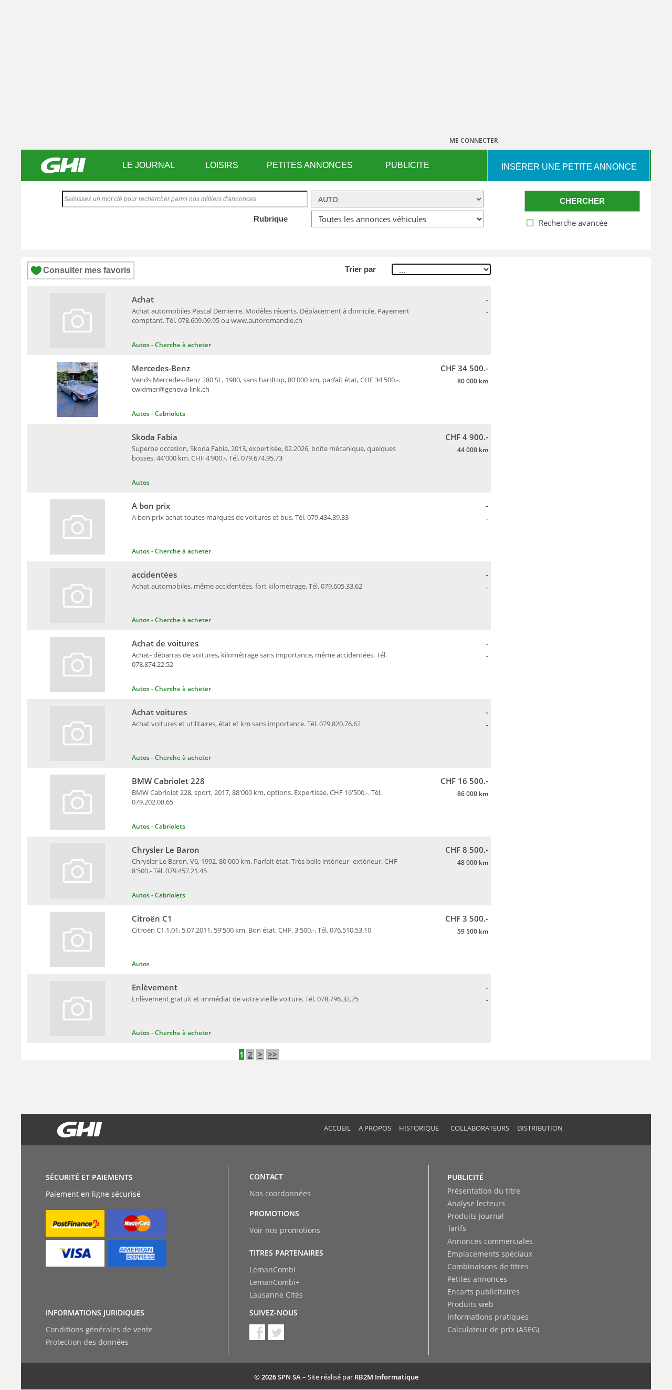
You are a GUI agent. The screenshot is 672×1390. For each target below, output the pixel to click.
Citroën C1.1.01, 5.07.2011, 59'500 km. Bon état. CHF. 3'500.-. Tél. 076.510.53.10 (251, 930)
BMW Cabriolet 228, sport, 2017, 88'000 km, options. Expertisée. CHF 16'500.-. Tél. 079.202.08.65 (257, 797)
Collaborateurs (479, 1128)
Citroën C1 (152, 918)
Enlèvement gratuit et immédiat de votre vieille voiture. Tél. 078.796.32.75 (245, 999)
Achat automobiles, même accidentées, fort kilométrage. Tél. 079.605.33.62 (247, 586)
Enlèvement (154, 987)
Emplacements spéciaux (489, 1254)
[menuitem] (148, 165)
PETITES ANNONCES (310, 165)
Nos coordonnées (280, 1193)
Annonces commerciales (490, 1241)
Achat (143, 299)
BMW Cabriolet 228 (168, 781)
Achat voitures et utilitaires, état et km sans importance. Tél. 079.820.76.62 (246, 723)
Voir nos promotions (284, 1230)
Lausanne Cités (276, 1295)
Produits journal (475, 1216)
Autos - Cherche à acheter (171, 344)
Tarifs (456, 1228)
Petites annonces (477, 1279)
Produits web (470, 1304)
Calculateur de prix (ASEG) (493, 1329)
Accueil (337, 1128)
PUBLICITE (407, 165)
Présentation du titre (483, 1191)
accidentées (154, 574)
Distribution (540, 1128)
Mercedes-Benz (161, 368)
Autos (141, 482)
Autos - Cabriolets (158, 413)
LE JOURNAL (148, 165)
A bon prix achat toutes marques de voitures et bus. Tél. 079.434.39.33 (240, 517)
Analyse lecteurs (476, 1203)
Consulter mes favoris (87, 270)
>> (272, 1054)
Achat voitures (159, 712)
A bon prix (151, 505)
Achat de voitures (165, 643)
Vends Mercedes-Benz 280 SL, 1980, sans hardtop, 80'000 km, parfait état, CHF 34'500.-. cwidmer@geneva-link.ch (266, 384)
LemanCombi (272, 1269)
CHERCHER (582, 200)
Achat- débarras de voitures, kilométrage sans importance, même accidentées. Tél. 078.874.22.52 (259, 659)
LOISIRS (221, 165)
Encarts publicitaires (483, 1292)
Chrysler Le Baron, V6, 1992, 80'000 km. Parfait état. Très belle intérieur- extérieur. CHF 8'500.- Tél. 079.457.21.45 (264, 865)
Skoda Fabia (154, 437)
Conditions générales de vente (99, 1329)
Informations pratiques (488, 1317)
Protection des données (87, 1342)
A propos (375, 1128)
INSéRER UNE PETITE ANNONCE (569, 166)
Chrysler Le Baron (166, 849)
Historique (419, 1128)
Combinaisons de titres (488, 1266)
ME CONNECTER (473, 140)
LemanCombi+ (274, 1282)
